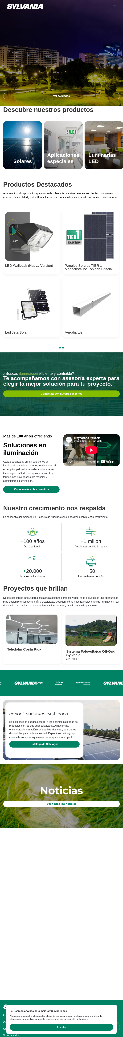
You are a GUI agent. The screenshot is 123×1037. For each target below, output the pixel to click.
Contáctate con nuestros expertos (61, 393)
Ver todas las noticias (61, 803)
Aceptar (61, 1027)
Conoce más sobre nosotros (31, 489)
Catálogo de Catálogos (44, 744)
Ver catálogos (61, 96)
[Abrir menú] (115, 6)
